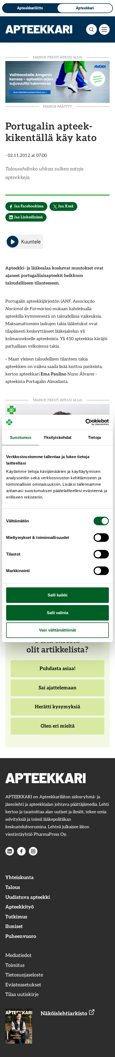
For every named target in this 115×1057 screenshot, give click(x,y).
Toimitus (15, 965)
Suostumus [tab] (21, 437)
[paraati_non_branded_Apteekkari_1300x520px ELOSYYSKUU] (57, 81)
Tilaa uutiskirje (22, 994)
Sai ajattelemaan (57, 691)
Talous (12, 887)
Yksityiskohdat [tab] (57, 437)
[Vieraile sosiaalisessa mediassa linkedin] (9, 851)
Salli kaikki (57, 595)
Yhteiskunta (19, 877)
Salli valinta (57, 612)
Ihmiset (14, 926)
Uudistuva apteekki (27, 897)
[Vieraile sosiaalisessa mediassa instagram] (33, 851)
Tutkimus (16, 917)
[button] (91, 29)
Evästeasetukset (23, 985)
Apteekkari (85, 8)
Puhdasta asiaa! (57, 671)
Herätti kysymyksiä (57, 710)
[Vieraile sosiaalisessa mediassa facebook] (21, 851)
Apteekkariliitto (30, 8)
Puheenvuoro (20, 936)
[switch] (101, 537)
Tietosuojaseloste (24, 975)
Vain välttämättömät (57, 630)
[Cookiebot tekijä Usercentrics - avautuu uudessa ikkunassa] (85, 422)
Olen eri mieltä (57, 729)
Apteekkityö (19, 907)
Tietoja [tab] (94, 437)
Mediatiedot (18, 955)
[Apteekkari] (38, 29)
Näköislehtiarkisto (65, 1013)
